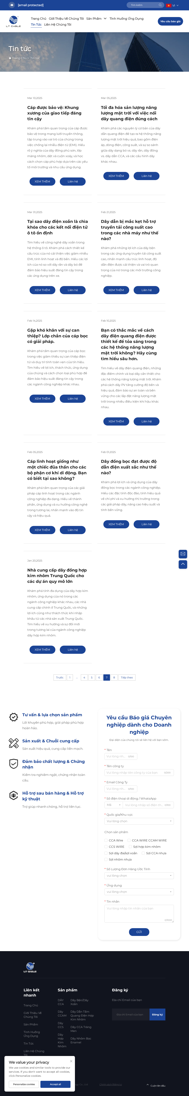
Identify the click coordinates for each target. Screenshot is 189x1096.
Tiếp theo (127, 677)
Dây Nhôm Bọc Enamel (81, 1040)
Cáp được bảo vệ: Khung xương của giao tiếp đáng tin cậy (54, 113)
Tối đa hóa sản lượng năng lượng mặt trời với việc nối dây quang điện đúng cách (129, 113)
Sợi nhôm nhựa (120, 859)
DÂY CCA (61, 1002)
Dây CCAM (62, 1013)
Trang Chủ (38, 18)
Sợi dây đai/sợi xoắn (123, 853)
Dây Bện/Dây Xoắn (79, 1002)
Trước (59, 677)
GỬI (139, 932)
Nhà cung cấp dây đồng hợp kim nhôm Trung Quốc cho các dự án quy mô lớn (57, 576)
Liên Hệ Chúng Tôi (57, 24)
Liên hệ (73, 181)
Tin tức (35, 58)
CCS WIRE (116, 846)
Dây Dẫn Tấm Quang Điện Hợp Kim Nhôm (82, 1015)
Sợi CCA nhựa (156, 853)
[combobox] (113, 805)
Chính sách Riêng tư (110, 1084)
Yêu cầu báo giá (170, 21)
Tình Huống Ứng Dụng (127, 18)
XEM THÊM (42, 181)
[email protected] (31, 5)
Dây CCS (60, 1025)
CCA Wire (116, 840)
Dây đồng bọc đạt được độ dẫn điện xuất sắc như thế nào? (129, 467)
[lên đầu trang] (183, 564)
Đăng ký (157, 1014)
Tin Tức (36, 24)
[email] (183, 554)
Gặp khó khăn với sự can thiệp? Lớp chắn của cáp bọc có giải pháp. (57, 336)
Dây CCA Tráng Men (81, 1029)
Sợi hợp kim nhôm (147, 846)
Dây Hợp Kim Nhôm (62, 1040)
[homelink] (30, 967)
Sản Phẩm (94, 18)
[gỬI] (160, 5)
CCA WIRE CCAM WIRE (149, 840)
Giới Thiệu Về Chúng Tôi (66, 18)
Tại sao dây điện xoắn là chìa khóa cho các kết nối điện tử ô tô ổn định (57, 227)
